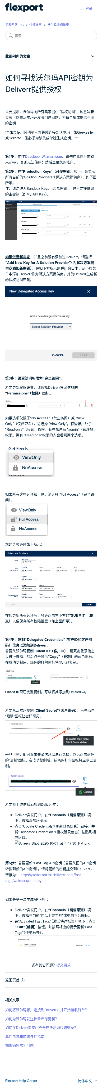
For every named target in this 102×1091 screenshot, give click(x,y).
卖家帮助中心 (14, 24)
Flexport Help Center (21, 1080)
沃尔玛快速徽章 (58, 24)
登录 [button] (89, 8)
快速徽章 (35, 24)
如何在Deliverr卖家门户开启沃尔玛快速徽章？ (41, 1027)
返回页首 (12, 979)
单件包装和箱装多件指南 (24, 1036)
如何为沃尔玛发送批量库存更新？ (32, 1018)
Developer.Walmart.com (43, 156)
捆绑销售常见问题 (19, 1045)
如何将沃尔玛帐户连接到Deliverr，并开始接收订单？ (46, 1009)
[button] (80, 8)
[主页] (24, 10)
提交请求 (63, 964)
